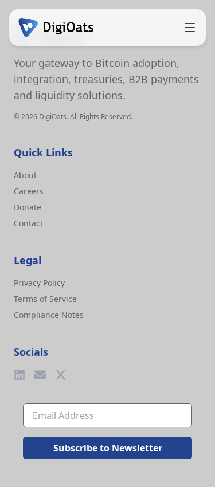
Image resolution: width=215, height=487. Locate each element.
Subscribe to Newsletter (107, 448)
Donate (27, 207)
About (25, 175)
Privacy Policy (39, 282)
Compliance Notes (49, 314)
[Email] (40, 374)
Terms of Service (45, 298)
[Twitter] (61, 374)
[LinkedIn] (19, 374)
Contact (28, 223)
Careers (29, 191)
